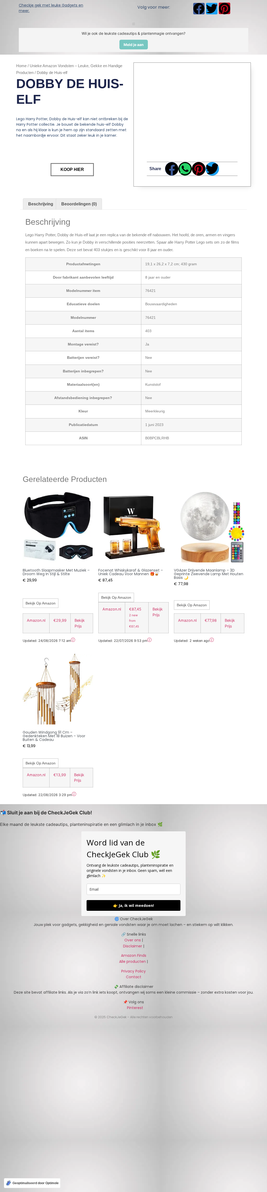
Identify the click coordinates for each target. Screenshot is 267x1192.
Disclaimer (132, 946)
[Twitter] (211, 8)
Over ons (132, 940)
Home (21, 66)
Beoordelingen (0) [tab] (79, 204)
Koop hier (72, 169)
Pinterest (133, 1007)
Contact (133, 977)
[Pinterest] (224, 8)
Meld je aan (134, 44)
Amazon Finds (133, 955)
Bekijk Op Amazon (41, 603)
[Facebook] (199, 8)
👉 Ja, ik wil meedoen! (133, 905)
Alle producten (132, 961)
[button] (133, 23)
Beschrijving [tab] (40, 204)
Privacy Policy (133, 971)
